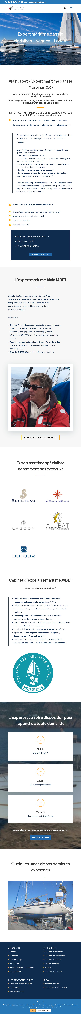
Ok (33, 1010)
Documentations (17, 992)
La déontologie (16, 960)
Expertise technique (52, 960)
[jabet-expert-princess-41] (40, 929)
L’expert (13, 952)
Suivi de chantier (51, 964)
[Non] (78, 1008)
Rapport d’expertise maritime (22, 968)
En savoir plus (43, 1010)
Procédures (14, 964)
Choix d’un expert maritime (21, 984)
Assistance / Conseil (53, 972)
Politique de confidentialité (55, 988)
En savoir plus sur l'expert (40, 438)
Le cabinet (14, 956)
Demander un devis (40, 254)
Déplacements (16, 972)
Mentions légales (51, 984)
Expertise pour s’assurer (54, 956)
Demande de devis (40, 837)
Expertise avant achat (53, 952)
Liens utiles (14, 988)
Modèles (48, 968)
